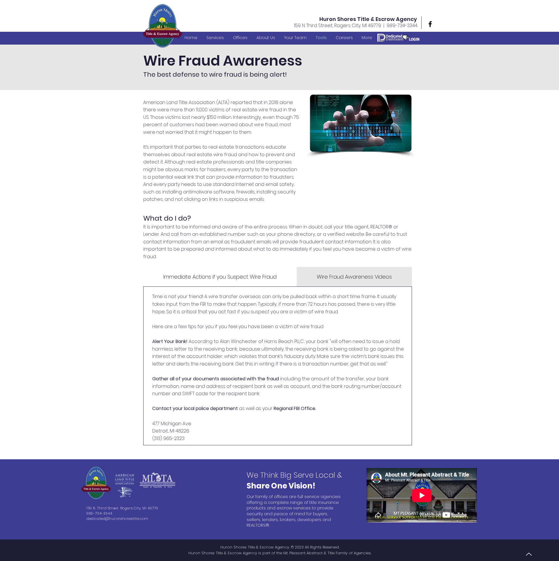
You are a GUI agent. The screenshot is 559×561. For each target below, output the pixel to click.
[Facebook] (430, 24)
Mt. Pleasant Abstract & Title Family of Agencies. (327, 553)
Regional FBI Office (294, 408)
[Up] (529, 554)
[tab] (220, 276)
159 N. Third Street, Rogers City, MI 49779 (337, 25)
